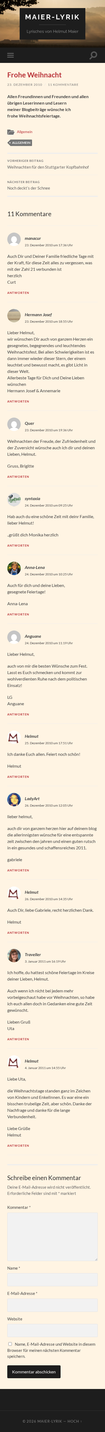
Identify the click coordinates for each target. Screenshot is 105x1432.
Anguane (33, 636)
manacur (33, 238)
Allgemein (24, 132)
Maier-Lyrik (52, 17)
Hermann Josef (38, 314)
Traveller (33, 954)
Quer (29, 423)
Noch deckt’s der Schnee (28, 185)
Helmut (31, 892)
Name (13, 1268)
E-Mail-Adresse (22, 1293)
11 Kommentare (63, 85)
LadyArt (32, 798)
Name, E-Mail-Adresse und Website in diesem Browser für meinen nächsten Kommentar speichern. (51, 1350)
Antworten (18, 292)
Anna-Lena (35, 567)
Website (14, 1318)
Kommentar (19, 1207)
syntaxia (32, 498)
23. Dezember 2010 (24, 85)
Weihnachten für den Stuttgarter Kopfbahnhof (48, 164)
